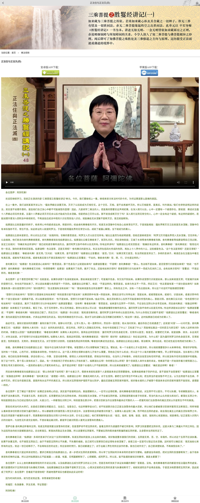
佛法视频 (25, 53)
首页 (14, 53)
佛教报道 (175, 501)
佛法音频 (25, 501)
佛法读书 (125, 501)
